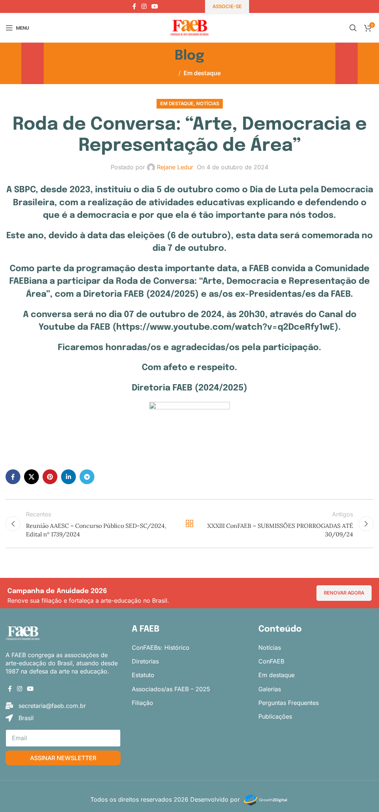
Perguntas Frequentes (288, 702)
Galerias (269, 689)
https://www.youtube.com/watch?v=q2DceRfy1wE (225, 327)
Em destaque (202, 73)
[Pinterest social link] (50, 476)
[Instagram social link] (144, 6)
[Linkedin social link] (68, 476)
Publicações (275, 716)
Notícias (207, 103)
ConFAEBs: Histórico (161, 647)
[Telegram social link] (87, 476)
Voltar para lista (189, 523)
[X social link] (31, 476)
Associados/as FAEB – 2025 (171, 689)
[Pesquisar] (353, 27)
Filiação (142, 702)
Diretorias (145, 661)
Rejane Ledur (175, 167)
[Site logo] (189, 27)
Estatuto (143, 675)
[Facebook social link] (134, 6)
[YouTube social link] (155, 6)
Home (167, 73)
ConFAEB (271, 661)
